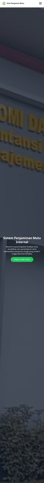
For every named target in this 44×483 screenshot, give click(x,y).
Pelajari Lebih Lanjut (22, 259)
